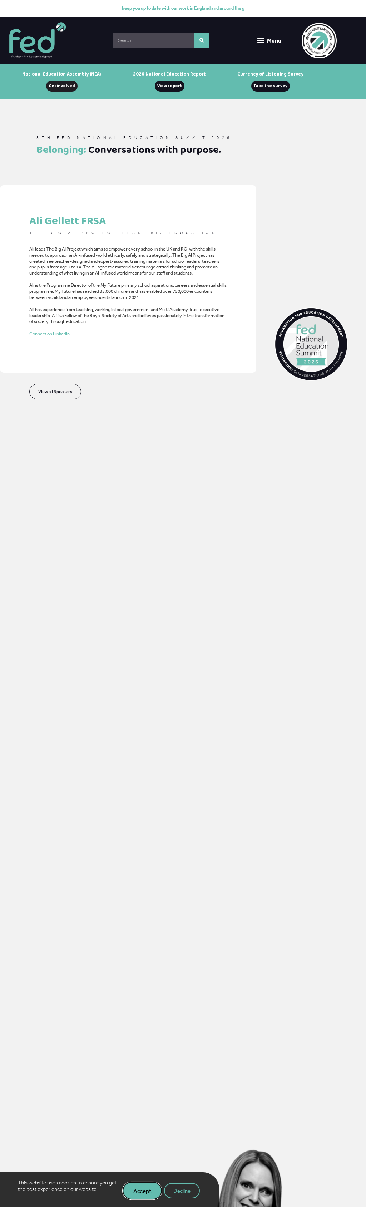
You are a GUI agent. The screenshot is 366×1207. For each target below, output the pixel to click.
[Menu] (260, 40)
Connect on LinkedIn (49, 334)
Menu (274, 40)
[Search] (201, 40)
